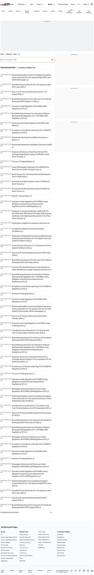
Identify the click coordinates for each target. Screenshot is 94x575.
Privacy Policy (21, 571)
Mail (31, 4)
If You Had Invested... (62, 540)
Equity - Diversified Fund (44, 542)
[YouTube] (88, 571)
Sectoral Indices (61, 550)
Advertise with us (61, 555)
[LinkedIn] (92, 571)
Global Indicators (61, 542)
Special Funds (23, 550)
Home (12, 4)
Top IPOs (5, 545)
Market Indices (60, 547)
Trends (60, 11)
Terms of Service (30, 571)
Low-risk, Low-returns (25, 542)
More (85, 4)
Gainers (45, 11)
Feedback (40, 570)
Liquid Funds (23, 553)
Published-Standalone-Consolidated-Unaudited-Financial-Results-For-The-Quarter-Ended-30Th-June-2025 (31, 483)
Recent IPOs (4, 547)
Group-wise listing (5, 542)
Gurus (73, 4)
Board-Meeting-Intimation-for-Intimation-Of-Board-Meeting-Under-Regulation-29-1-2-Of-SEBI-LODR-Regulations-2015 (31, 115)
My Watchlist (88, 11)
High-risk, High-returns (25, 537)
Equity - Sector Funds (43, 537)
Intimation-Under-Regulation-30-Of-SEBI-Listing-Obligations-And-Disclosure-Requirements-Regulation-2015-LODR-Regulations (30, 473)
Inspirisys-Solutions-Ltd (27, 68)
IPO (2, 545)
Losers (53, 11)
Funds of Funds (24, 547)
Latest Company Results (7, 558)
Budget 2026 (41, 547)
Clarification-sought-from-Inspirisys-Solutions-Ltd (31, 223)
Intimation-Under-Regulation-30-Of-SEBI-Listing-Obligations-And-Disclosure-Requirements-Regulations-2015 (30, 381)
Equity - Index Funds (43, 534)
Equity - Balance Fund (43, 539)
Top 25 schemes (24, 534)
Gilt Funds (22, 545)
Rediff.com (63, 570)
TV (79, 4)
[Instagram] (84, 571)
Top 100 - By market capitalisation (9, 555)
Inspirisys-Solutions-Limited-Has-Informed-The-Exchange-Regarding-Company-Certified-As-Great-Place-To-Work (30, 154)
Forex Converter (61, 545)
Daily (7, 537)
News (39, 4)
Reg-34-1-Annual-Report (21, 196)
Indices (10, 11)
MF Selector (23, 561)
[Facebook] (80, 571)
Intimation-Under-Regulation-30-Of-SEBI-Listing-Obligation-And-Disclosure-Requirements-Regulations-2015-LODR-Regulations (30, 204)
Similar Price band (5, 550)
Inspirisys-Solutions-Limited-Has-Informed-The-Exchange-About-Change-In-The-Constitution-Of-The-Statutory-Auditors (32, 359)
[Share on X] (76, 571)
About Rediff (2, 571)
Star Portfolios (69, 11)
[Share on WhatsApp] (71, 571)
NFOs (21, 558)
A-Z (2, 534)
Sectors (18, 11)
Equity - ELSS (41, 532)
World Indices (60, 553)
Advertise (12, 570)
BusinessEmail (63, 4)
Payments (21, 4)
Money (50, 4)
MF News (40, 545)
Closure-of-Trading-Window (22, 161)
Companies (9, 54)
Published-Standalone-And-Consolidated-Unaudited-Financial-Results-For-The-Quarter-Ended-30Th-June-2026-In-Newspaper (31, 77)
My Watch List (60, 537)
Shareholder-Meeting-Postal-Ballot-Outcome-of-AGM (32, 145)
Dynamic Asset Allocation (26, 555)
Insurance (36, 11)
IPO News (10, 547)
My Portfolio (79, 11)
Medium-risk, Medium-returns (27, 540)
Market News (4, 561)
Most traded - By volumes (7, 553)
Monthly (15, 537)
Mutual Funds (27, 11)
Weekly (10, 537)
